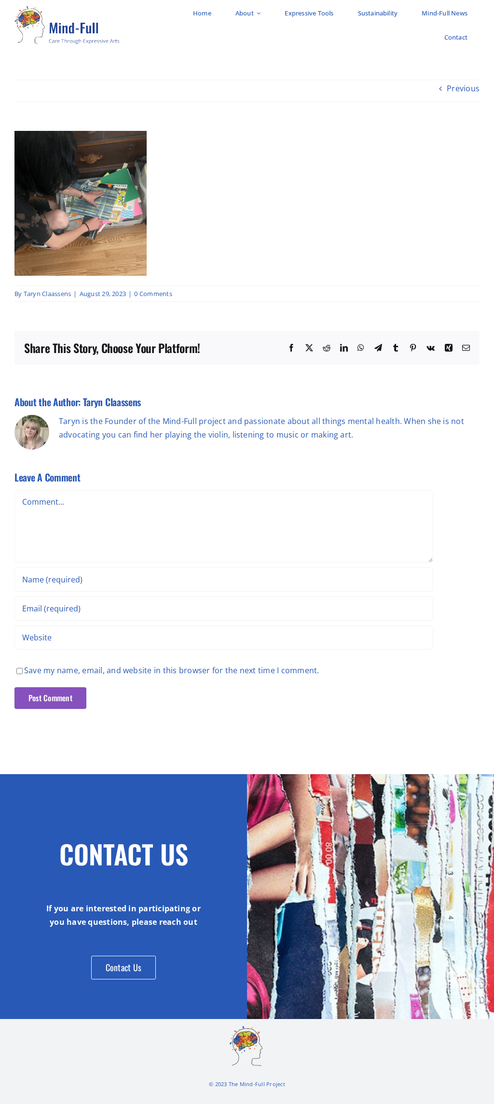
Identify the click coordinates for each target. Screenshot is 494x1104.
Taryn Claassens (47, 293)
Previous (463, 88)
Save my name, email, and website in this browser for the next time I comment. (171, 670)
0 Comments (153, 293)
